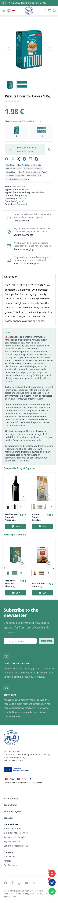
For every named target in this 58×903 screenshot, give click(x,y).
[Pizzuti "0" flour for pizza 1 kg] (15, 554)
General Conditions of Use (17, 845)
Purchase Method (12, 828)
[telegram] (24, 159)
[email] (30, 159)
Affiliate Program (12, 811)
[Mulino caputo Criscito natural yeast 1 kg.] (42, 488)
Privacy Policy (11, 798)
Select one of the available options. (26, 149)
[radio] (16, 131)
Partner (7, 860)
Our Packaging (11, 865)
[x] (18, 159)
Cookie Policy (10, 804)
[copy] (36, 159)
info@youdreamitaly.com (30, 398)
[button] (5, 568)
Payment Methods (13, 841)
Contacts (8, 817)
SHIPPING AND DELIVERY (16, 832)
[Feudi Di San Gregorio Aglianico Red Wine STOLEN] (15, 488)
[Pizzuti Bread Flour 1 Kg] (42, 554)
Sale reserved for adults (15, 837)
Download (22, 204)
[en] (13, 10)
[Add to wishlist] (22, 497)
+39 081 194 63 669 (13, 760)
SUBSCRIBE (46, 641)
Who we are (9, 856)
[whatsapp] (12, 159)
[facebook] (6, 159)
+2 (21, 506)
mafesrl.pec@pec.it (26, 894)
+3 (21, 573)
